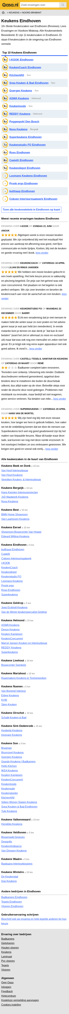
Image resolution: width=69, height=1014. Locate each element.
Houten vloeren (10, 947)
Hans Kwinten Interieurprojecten (19, 492)
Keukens (6, 952)
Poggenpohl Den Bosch (24, 121)
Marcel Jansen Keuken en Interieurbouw (24, 643)
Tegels (5, 965)
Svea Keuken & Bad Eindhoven (28, 82)
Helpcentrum (8, 995)
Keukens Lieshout (12, 660)
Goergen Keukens (20, 90)
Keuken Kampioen (11, 634)
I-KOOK (5, 563)
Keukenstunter (9, 793)
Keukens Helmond (12, 620)
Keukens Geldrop (12, 602)
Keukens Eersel (11, 527)
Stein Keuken (9, 704)
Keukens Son (9, 743)
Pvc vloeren (8, 961)
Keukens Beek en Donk (15, 465)
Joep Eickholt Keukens (14, 607)
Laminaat (6, 956)
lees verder (42, 252)
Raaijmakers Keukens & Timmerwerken (23, 678)
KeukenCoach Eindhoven (25, 67)
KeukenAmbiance (11, 846)
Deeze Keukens (10, 629)
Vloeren (5, 969)
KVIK (4, 700)
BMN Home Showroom (14, 514)
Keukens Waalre (11, 859)
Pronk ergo (7, 585)
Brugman (6, 748)
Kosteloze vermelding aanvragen (20, 1000)
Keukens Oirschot (12, 712)
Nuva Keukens (18, 129)
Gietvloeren (7, 943)
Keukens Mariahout (13, 673)
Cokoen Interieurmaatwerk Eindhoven (33, 198)
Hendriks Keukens (11, 824)
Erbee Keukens (10, 695)
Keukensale (8, 788)
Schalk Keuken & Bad (13, 717)
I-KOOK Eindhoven (21, 59)
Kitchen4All (16, 75)
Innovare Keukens (11, 735)
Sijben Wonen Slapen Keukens (19, 802)
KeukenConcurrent (12, 638)
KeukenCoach (9, 567)
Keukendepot (9, 572)
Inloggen (6, 987)
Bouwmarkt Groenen (13, 837)
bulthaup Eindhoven (22, 191)
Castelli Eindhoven (21, 160)
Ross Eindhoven (19, 152)
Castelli (5, 554)
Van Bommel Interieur (13, 691)
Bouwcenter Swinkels (13, 665)
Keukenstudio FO (11, 576)
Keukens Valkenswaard (15, 819)
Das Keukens (9, 881)
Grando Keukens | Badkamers (18, 761)
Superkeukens (9, 594)
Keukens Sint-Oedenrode (17, 725)
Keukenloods (17, 106)
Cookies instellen (11, 1004)
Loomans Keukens (12, 581)
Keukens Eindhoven (13, 544)
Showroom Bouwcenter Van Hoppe (21, 532)
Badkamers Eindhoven (14, 897)
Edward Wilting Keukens (15, 536)
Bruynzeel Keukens (12, 752)
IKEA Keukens (9, 770)
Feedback (7, 991)
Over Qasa (7, 982)
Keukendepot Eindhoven (24, 168)
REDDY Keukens (19, 113)
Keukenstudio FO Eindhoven (27, 144)
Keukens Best (10, 509)
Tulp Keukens (9, 811)
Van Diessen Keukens (14, 850)
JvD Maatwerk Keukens (14, 497)
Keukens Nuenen (12, 686)
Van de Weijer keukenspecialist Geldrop (24, 612)
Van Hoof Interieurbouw (14, 470)
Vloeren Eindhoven (12, 906)
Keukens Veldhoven (13, 832)
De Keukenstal (9, 876)
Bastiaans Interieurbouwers (16, 863)
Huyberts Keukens (11, 730)
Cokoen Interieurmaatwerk (16, 558)
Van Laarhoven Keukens (15, 519)
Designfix (6, 841)
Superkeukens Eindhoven (25, 137)
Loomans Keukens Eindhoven (28, 175)
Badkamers (7, 938)
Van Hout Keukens (12, 475)
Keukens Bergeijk (12, 487)
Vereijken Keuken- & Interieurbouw (21, 479)
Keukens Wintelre (12, 872)
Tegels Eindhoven (11, 901)
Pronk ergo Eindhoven (23, 183)
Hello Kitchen (9, 766)
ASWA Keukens (19, 98)
